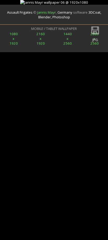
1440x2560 (67, 38)
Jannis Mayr (46, 12)
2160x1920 (40, 38)
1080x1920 (13, 38)
